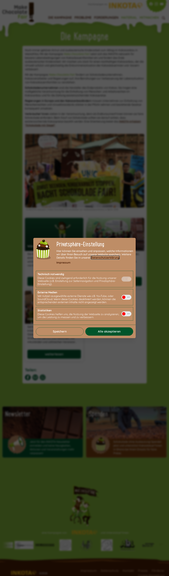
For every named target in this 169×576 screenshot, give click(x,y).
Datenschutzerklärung (105, 257)
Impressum (63, 262)
